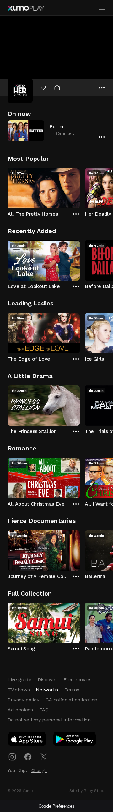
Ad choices (20, 710)
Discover (47, 680)
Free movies (77, 680)
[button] (56, 130)
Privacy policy (23, 700)
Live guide (19, 680)
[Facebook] (28, 757)
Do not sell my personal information (49, 720)
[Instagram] (12, 757)
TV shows (19, 690)
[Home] (26, 8)
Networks (47, 690)
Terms (71, 690)
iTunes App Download (27, 740)
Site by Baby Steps (87, 791)
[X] (43, 757)
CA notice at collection (72, 700)
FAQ (44, 710)
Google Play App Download (74, 740)
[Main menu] (101, 8)
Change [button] (39, 770)
